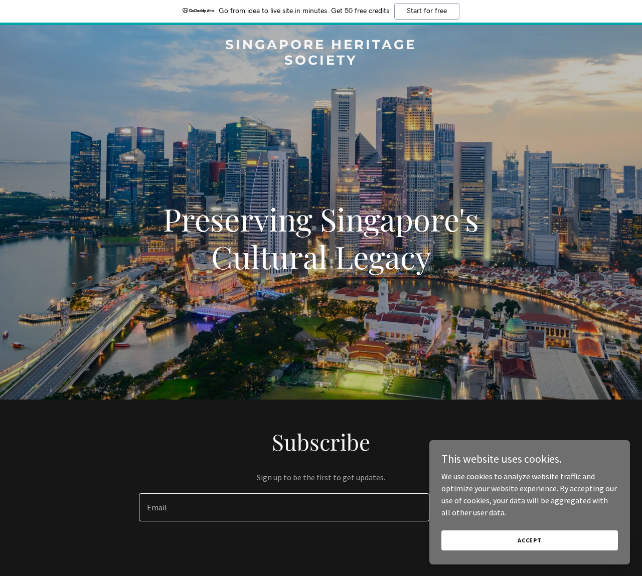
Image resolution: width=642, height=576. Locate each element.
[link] (321, 62)
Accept (530, 540)
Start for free (427, 11)
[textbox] (284, 507)
